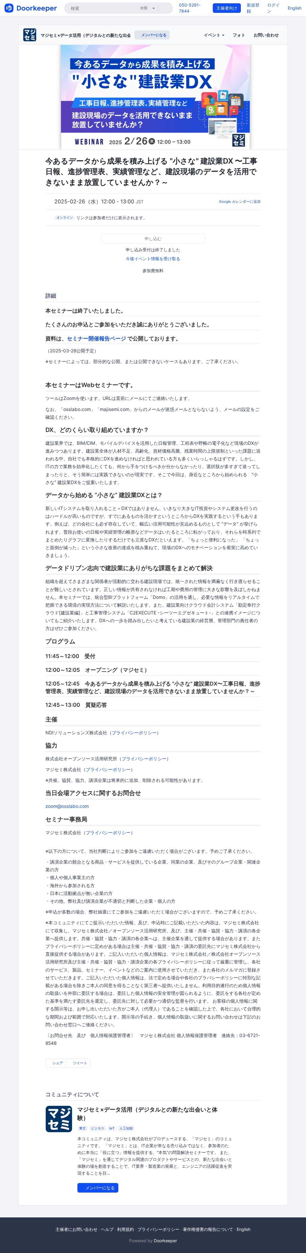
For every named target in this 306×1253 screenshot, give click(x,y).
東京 (82, 1128)
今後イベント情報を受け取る (153, 258)
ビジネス (97, 1128)
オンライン (64, 217)
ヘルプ (107, 1229)
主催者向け (226, 7)
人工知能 (126, 1128)
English (295, 7)
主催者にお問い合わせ (76, 1229)
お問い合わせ (266, 34)
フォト (239, 34)
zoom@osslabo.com (67, 806)
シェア (57, 1063)
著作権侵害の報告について (208, 1229)
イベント (212, 34)
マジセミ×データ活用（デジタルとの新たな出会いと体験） (96, 35)
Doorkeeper (165, 1240)
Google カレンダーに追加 (240, 201)
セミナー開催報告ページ (96, 338)
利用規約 (125, 1229)
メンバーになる (153, 35)
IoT (111, 1128)
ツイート (79, 1063)
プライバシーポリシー (134, 733)
